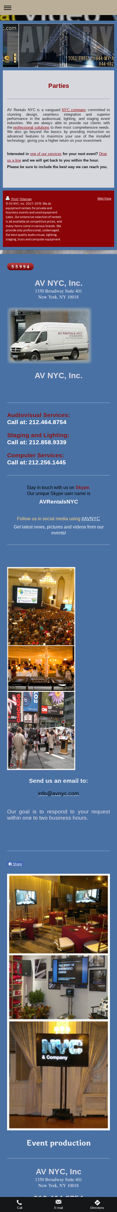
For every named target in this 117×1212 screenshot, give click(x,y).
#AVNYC (91, 518)
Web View (104, 198)
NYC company (74, 110)
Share (17, 864)
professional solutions (31, 128)
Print (14, 199)
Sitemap (26, 199)
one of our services (46, 154)
